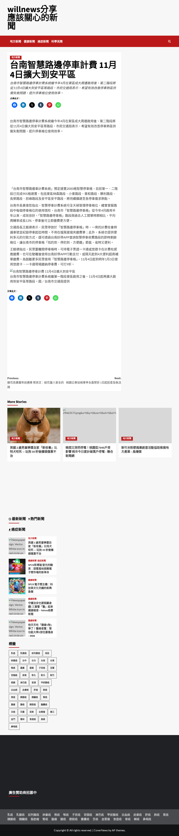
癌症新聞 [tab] (18, 529)
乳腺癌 (23, 653)
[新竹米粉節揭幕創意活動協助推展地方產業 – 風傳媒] (145, 425)
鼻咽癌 (14, 726)
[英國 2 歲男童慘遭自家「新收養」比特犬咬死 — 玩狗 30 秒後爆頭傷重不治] (33, 425)
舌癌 (13, 712)
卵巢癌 (14, 660)
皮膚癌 (25, 690)
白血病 (14, 690)
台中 (24, 660)
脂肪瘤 (35, 819)
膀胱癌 (33, 704)
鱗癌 (136, 819)
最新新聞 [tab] (18, 519)
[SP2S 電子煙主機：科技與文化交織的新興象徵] (17, 585)
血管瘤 (42, 712)
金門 (13, 719)
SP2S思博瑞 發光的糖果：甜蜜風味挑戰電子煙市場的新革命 (40, 568)
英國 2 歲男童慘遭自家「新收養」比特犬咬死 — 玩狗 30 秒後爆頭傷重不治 (33, 452)
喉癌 (13, 668)
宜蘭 (52, 668)
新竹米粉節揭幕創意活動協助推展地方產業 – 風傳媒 (145, 450)
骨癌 (128, 819)
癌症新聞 (43, 41)
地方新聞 (15, 41)
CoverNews (101, 830)
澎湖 (34, 682)
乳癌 (13, 653)
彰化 (34, 675)
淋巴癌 (23, 682)
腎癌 (45, 697)
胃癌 (13, 697)
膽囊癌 (44, 704)
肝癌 (36, 690)
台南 (43, 660)
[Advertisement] (64, 160)
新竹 (52, 675)
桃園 (13, 682)
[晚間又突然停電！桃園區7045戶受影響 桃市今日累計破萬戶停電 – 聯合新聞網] (89, 425)
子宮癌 (42, 668)
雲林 (22, 719)
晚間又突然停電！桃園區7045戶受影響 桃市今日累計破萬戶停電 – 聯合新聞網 (89, 452)
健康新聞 (29, 41)
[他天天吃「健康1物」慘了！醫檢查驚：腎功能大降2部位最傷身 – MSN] (17, 635)
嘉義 (22, 668)
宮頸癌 (14, 675)
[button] (169, 41)
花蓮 (22, 712)
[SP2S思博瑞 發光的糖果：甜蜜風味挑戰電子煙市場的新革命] (17, 566)
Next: (93, 380)
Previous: (35, 382)
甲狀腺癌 (45, 682)
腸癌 (22, 704)
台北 (34, 660)
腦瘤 (13, 704)
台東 (52, 660)
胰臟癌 (35, 697)
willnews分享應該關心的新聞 (32, 17)
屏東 (24, 675)
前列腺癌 (36, 653)
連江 (52, 712)
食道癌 (33, 719)
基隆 (32, 668)
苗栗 (32, 712)
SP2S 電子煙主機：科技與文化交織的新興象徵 (40, 588)
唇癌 (57, 814)
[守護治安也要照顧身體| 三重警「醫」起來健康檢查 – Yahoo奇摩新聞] (17, 613)
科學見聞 (57, 41)
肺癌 (45, 690)
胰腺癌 (23, 697)
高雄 (43, 719)
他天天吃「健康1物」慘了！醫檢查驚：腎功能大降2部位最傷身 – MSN (40, 630)
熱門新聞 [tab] (37, 519)
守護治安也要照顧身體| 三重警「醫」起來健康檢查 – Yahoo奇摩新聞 (40, 608)
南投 (47, 653)
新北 (43, 675)
